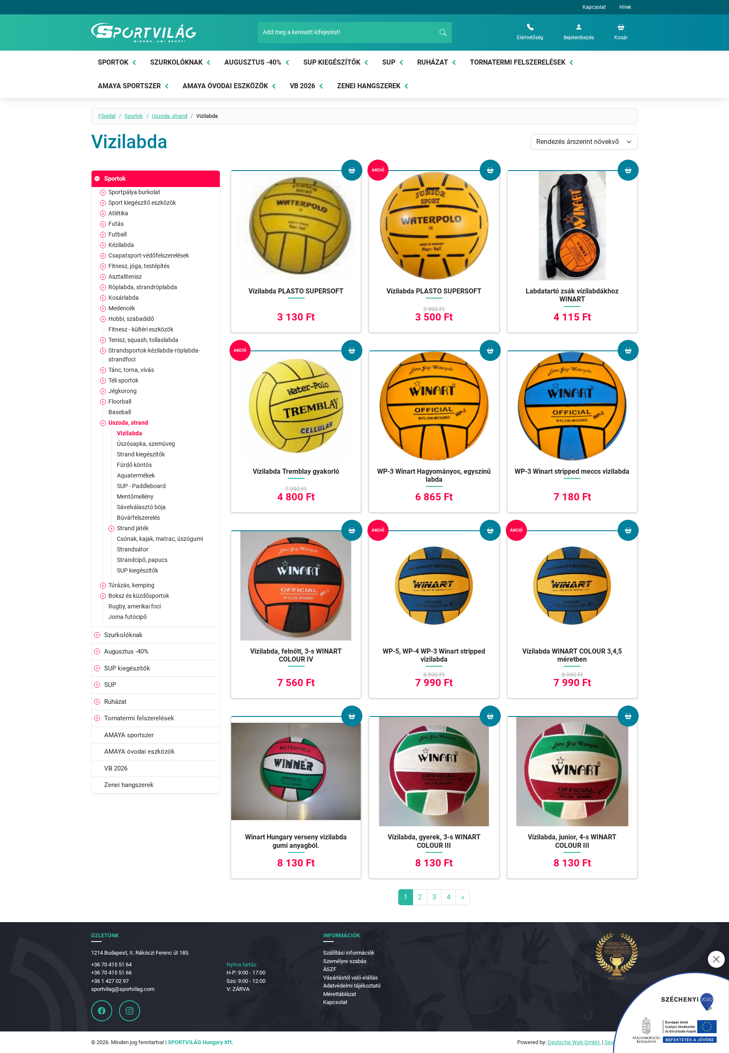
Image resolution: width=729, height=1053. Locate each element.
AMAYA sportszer (129, 86)
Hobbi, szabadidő (131, 318)
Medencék (121, 308)
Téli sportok (123, 380)
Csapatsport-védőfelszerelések (148, 255)
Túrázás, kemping (131, 585)
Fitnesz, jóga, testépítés (139, 266)
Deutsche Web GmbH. (574, 1042)
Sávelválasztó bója (141, 507)
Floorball (119, 401)
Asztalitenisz (125, 276)
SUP (388, 62)
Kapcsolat (594, 7)
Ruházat (432, 62)
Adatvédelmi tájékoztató (352, 985)
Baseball (119, 412)
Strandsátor (132, 549)
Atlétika (118, 213)
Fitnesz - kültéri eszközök (140, 329)
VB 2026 (302, 86)
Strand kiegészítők (141, 454)
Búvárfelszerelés (138, 517)
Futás (116, 223)
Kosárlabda (123, 297)
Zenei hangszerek (368, 86)
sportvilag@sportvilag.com (122, 989)
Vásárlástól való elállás (350, 977)
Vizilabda (129, 433)
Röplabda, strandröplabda (142, 287)
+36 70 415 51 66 (111, 972)
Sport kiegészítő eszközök (142, 202)
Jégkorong (122, 391)
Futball (117, 234)
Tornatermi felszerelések (517, 62)
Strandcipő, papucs (142, 559)
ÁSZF (329, 969)
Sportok (113, 62)
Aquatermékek (136, 475)
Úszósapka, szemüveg (146, 443)
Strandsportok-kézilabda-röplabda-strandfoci (154, 355)
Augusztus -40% (252, 62)
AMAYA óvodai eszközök (225, 86)
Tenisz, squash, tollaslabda (143, 340)
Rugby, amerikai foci (134, 606)
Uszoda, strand (169, 116)
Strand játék (132, 528)
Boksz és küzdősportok (138, 595)
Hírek (625, 7)
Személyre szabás (345, 961)
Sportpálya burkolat (134, 192)
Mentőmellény (135, 496)
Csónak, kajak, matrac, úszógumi (160, 538)
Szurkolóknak (176, 62)
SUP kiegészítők (331, 62)
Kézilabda (121, 245)
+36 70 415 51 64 (111, 964)
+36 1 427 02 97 (110, 981)
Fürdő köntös (134, 464)
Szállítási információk (349, 953)
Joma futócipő (127, 616)
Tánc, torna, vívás (131, 369)
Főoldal (107, 116)
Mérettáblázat (339, 994)
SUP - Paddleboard (141, 486)
